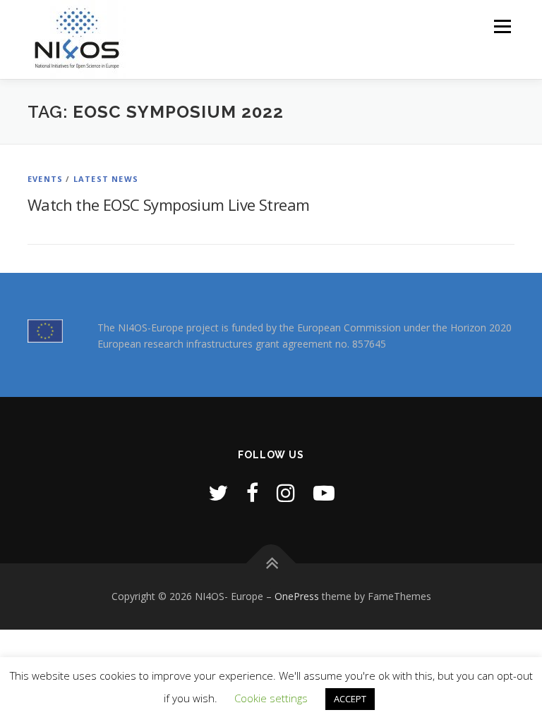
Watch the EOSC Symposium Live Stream (168, 204)
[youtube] (324, 492)
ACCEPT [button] (350, 698)
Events (45, 178)
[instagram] (286, 492)
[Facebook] (252, 492)
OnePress (297, 596)
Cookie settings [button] (271, 698)
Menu (502, 26)
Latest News (105, 178)
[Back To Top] (271, 564)
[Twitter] (218, 492)
